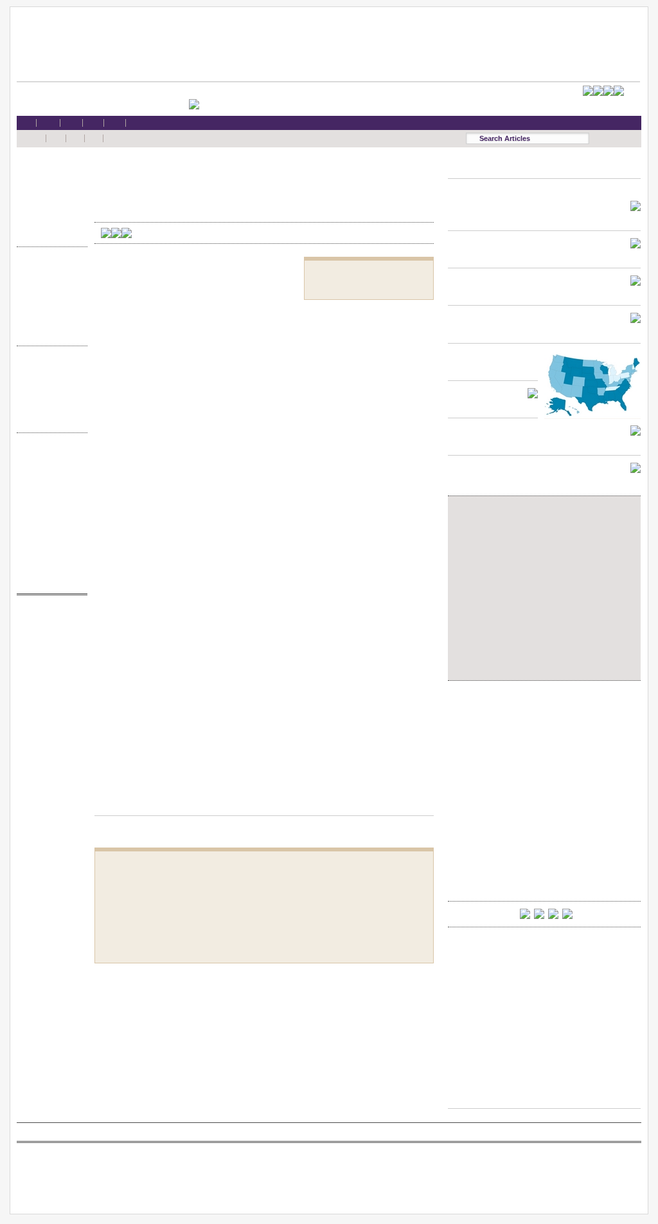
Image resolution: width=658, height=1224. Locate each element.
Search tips (49, 481)
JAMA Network (49, 655)
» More (49, 232)
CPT (49, 630)
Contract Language (49, 270)
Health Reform (49, 171)
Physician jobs (49, 692)
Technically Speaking (49, 319)
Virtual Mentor (49, 680)
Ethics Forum (49, 282)
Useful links (49, 555)
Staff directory (49, 505)
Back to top (264, 803)
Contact (49, 579)
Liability (49, 208)
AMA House (49, 220)
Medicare (49, 195)
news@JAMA (49, 667)
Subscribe (49, 493)
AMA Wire (49, 618)
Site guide (49, 543)
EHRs (49, 183)
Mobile (49, 468)
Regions (49, 381)
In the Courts (49, 295)
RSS (49, 456)
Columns (49, 394)
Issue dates (49, 369)
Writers (49, 418)
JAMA (49, 643)
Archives (49, 406)
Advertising (49, 518)
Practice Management (49, 307)
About (49, 567)
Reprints (49, 530)
